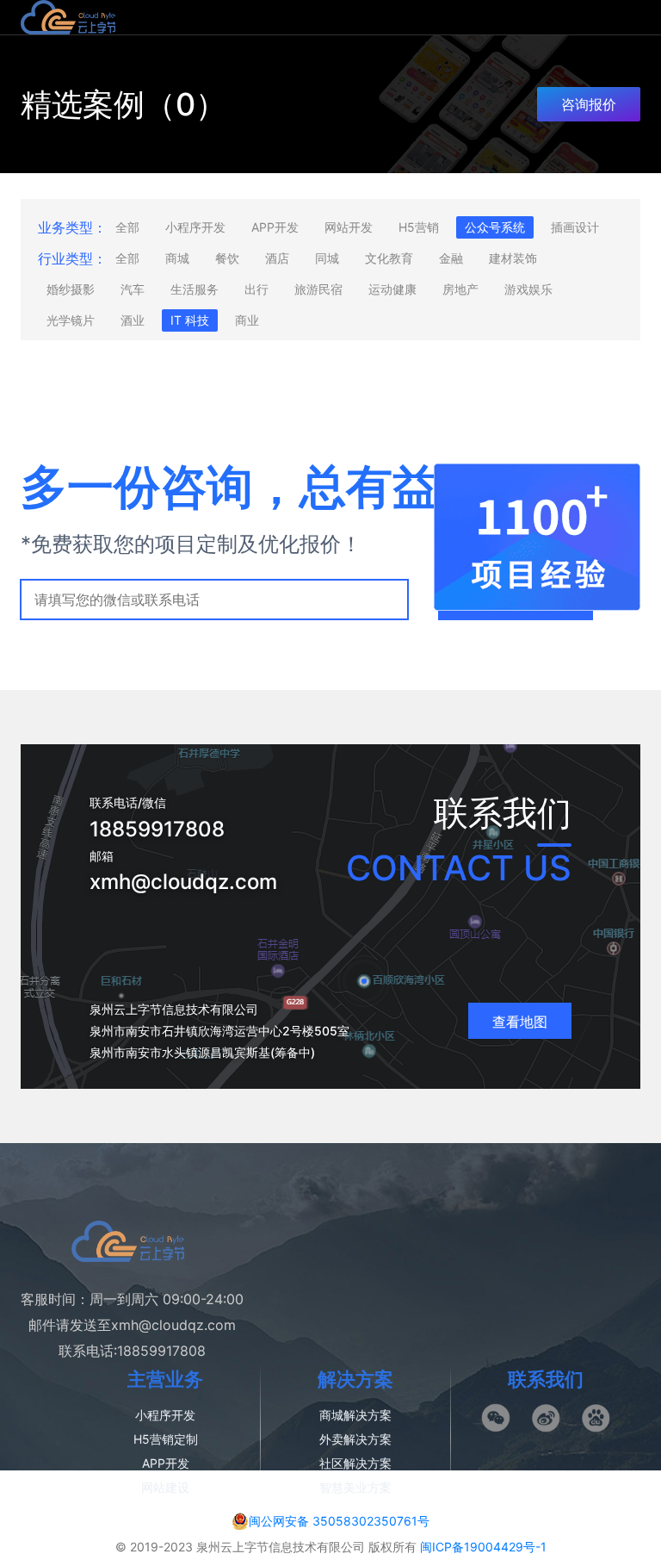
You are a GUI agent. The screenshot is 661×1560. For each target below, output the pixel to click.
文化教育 (389, 258)
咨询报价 (588, 104)
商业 (247, 320)
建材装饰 (513, 258)
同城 (327, 258)
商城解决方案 (355, 1415)
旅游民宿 (318, 289)
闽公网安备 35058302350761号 (339, 1520)
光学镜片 (70, 320)
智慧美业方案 (355, 1487)
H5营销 (418, 227)
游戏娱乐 (528, 289)
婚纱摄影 (70, 289)
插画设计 (575, 227)
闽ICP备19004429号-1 (483, 1546)
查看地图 (519, 1021)
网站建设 (165, 1487)
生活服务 (194, 289)
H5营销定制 (165, 1439)
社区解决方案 (355, 1463)
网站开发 (348, 227)
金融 (451, 258)
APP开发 (275, 227)
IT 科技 (189, 320)
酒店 (277, 258)
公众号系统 (495, 227)
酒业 (132, 320)
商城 (177, 258)
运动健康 (392, 289)
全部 (127, 227)
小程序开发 (195, 227)
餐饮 (227, 258)
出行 (256, 289)
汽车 (132, 289)
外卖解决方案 (355, 1439)
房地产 (460, 289)
